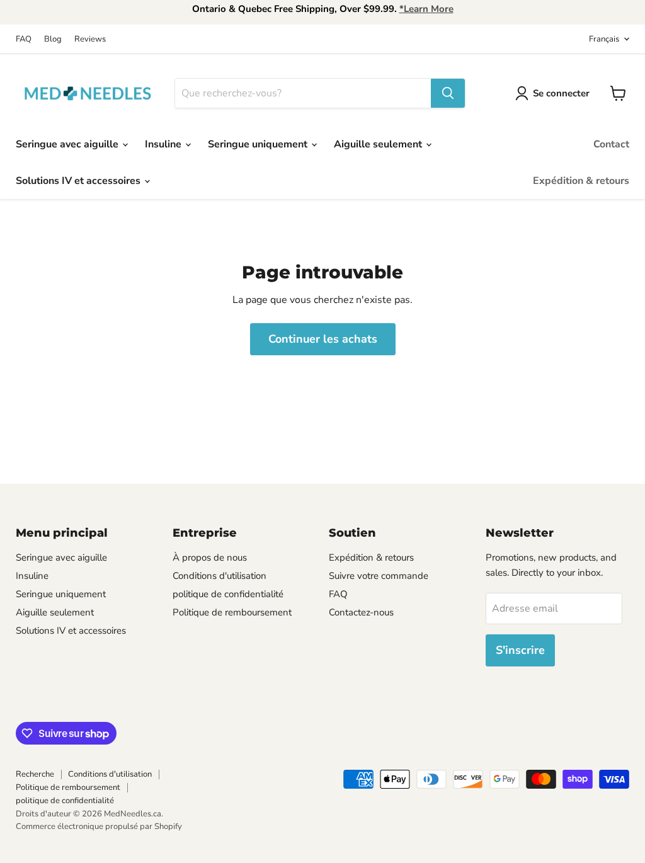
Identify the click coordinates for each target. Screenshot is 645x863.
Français (604, 39)
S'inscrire (520, 650)
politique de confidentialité (228, 594)
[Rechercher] (448, 93)
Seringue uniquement (259, 144)
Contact (611, 144)
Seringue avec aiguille (68, 144)
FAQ (23, 39)
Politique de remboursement (232, 612)
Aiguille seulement (379, 144)
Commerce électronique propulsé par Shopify (99, 826)
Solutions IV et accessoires (79, 181)
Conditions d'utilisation (219, 575)
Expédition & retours (581, 181)
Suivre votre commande (378, 575)
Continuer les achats (322, 338)
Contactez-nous (361, 612)
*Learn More (426, 9)
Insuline (164, 144)
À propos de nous (210, 557)
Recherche (35, 774)
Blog (53, 39)
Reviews (90, 39)
